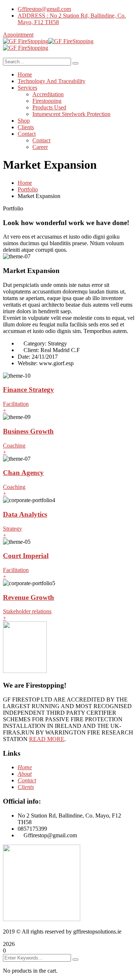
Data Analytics (25, 514)
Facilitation (16, 404)
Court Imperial (26, 556)
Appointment (18, 34)
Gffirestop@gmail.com (44, 9)
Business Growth (28, 431)
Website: (28, 363)
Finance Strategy (28, 389)
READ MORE (46, 739)
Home (25, 183)
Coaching (14, 445)
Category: (35, 343)
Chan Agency (23, 472)
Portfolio (28, 189)
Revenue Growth (28, 597)
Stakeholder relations (27, 611)
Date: (24, 357)
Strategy (12, 528)
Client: (31, 350)
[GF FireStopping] (25, 41)
